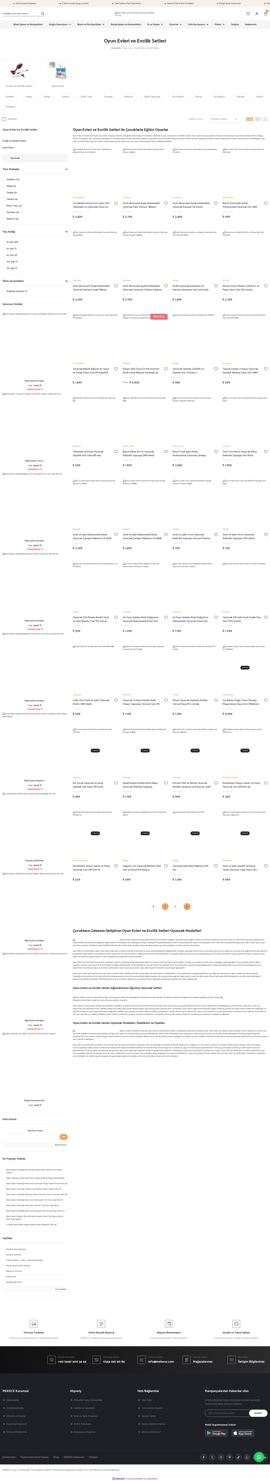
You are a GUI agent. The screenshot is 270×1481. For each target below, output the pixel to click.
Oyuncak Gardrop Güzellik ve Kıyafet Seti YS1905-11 (188, 371)
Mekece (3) (12, 219)
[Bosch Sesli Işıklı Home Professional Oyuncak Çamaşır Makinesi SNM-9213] (195, 419)
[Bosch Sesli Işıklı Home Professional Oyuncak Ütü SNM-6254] (245, 170)
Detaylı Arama (60, 1145)
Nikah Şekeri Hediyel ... (35, 381)
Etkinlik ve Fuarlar (16, 1416)
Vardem (127, 198)
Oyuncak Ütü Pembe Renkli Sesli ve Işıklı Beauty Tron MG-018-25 (91, 619)
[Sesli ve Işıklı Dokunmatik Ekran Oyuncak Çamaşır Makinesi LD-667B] (95, 501)
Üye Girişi (147, 1400)
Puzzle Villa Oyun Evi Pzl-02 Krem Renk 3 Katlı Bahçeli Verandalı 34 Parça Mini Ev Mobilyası (141, 371)
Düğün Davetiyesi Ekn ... (35, 1100)
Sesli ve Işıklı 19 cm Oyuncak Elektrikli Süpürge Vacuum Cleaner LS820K (191, 536)
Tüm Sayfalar (60, 1289)
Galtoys (177, 777)
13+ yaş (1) (12, 268)
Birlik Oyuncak (230, 777)
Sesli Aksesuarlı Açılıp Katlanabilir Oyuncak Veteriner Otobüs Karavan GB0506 (142, 288)
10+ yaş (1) (12, 262)
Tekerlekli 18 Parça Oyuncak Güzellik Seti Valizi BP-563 (88, 453)
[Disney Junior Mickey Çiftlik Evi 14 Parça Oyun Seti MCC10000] (245, 253)
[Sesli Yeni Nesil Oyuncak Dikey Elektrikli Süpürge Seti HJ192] (245, 419)
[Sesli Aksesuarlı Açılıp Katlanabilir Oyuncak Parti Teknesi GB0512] (145, 170)
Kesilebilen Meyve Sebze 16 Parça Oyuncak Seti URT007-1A (91, 868)
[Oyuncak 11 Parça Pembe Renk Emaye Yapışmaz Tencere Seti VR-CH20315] (145, 667)
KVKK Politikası (82, 1424)
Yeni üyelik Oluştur (152, 1408)
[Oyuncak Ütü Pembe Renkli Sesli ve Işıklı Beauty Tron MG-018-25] (95, 584)
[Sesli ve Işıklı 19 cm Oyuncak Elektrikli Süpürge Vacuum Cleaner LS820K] (195, 501)
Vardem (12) (13, 179)
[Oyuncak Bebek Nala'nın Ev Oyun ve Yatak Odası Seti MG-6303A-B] (95, 336)
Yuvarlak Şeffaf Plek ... (35, 860)
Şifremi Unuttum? (151, 1432)
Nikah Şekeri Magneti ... (35, 780)
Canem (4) (12, 199)
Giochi (226, 280)
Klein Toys (228, 198)
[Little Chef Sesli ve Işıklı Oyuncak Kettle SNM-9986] (95, 667)
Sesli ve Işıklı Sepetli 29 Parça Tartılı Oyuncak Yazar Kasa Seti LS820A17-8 (240, 868)
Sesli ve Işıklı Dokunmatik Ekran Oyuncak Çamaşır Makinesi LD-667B (92, 536)
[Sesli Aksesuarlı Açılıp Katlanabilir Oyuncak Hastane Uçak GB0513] (95, 253)
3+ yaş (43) (12, 242)
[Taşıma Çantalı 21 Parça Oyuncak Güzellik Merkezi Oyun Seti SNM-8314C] (245, 336)
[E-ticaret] (134, 1478)
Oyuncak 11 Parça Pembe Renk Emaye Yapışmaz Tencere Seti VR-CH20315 (141, 702)
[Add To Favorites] (116, 203)
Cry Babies (228, 695)
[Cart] (266, 14)
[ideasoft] (118, 1478)
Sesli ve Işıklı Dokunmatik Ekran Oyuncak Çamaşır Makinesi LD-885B (142, 536)
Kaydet (258, 1413)
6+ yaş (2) (12, 255)
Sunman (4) (13, 212)
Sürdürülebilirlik (15, 1408)
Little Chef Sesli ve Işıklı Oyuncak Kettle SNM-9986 (91, 702)
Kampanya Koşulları (84, 1432)
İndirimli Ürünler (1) (17, 291)
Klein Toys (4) (14, 206)
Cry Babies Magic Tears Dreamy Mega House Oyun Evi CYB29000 (241, 702)
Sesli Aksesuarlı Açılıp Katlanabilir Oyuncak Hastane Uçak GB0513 (91, 288)
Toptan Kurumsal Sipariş (34, 1457)
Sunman (227, 363)
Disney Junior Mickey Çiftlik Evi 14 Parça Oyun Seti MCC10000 (241, 288)
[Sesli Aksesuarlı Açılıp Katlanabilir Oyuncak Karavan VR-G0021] (195, 170)
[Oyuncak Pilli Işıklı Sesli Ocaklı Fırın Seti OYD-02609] (245, 584)
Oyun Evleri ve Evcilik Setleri (146, 48)
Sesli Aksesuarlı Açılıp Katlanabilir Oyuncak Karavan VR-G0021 (191, 205)
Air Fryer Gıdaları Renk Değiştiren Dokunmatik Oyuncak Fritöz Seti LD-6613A (190, 619)
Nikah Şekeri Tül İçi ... (35, 461)
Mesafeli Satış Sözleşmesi (88, 1400)
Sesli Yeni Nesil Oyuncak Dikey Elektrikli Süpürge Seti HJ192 (240, 453)
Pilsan (176, 695)
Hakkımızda (13, 1400)
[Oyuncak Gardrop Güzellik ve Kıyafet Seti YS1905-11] (195, 336)
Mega (175, 280)
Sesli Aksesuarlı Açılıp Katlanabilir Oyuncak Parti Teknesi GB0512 (141, 205)
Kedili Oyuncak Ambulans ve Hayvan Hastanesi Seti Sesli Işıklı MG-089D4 (191, 288)
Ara (63, 1137)
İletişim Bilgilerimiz (17, 1432)
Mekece (127, 363)
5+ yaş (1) (11, 249)
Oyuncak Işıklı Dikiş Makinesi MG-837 (191, 868)
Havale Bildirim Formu (153, 1424)
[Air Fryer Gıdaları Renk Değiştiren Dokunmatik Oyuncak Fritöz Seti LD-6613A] (195, 584)
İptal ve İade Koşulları (86, 1416)
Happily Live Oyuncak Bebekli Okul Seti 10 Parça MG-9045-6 (142, 868)
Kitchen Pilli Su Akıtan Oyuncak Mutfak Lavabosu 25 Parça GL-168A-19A (192, 785)
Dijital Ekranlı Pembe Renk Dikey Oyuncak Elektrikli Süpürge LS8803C (140, 785)
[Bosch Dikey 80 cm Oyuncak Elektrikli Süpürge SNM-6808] (145, 419)
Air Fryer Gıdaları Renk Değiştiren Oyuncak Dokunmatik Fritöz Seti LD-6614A (140, 619)
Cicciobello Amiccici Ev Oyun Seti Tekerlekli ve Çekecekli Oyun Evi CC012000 (91, 205)
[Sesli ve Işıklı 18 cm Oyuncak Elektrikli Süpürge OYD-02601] (245, 501)
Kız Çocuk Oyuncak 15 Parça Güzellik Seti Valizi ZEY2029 (88, 785)
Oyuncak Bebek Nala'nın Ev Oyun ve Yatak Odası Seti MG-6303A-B (91, 371)
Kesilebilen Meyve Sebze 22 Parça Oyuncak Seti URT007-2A (241, 785)
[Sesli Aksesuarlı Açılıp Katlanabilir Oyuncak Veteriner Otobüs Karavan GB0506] (145, 253)
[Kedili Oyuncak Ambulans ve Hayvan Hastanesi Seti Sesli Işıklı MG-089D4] (195, 253)
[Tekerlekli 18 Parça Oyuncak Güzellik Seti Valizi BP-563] (95, 419)
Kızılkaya (227, 860)
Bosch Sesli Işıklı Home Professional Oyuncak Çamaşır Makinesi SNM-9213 (189, 453)
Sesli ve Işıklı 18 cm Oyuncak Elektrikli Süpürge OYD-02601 (239, 536)
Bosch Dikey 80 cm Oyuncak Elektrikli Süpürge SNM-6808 (138, 453)
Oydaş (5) (12, 193)
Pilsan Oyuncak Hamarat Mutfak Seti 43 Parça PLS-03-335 (190, 702)
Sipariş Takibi (149, 1416)
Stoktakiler (12, 119)
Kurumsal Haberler (17, 1424)
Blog (56, 1457)
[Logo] (135, 14)
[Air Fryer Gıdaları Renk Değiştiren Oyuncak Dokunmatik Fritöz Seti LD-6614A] (145, 584)
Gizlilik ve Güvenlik (84, 1408)
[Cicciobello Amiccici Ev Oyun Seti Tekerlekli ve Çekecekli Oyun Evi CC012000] (95, 170)
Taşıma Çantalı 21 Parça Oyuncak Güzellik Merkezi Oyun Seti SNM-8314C (240, 371)
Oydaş (176, 529)
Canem (226, 446)
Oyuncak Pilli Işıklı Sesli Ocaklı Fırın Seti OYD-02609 (242, 619)
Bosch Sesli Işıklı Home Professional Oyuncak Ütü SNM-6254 (240, 205)
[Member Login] (257, 14)
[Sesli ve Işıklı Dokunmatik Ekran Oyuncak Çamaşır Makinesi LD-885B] (145, 501)
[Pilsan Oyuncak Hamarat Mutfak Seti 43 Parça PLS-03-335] (195, 667)
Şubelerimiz (8, 1457)
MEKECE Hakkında (74, 1457)
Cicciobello (78, 198)
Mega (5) (11, 186)
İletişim (93, 1457)
